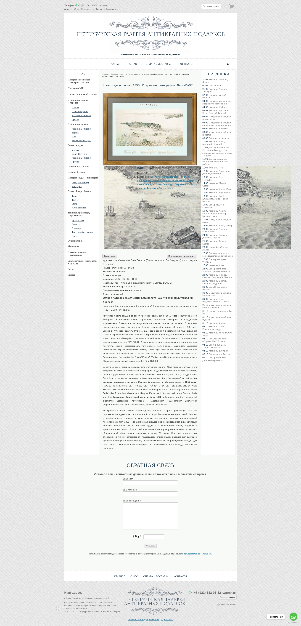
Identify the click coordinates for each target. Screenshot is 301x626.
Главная (115, 64)
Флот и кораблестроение (159, 188)
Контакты (186, 64)
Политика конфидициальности (143, 619)
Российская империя (81, 115)
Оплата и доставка (158, 64)
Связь (74, 236)
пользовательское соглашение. (198, 554)
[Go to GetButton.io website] (293, 623)
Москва (75, 108)
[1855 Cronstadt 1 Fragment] (118, 207)
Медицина (73, 246)
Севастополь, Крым (78, 166)
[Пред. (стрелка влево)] (57, 610)
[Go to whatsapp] (293, 617)
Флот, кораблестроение (82, 232)
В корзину (109, 256)
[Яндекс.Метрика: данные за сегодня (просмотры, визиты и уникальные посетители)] (225, 604)
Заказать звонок (211, 6)
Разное (71, 275)
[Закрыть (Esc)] (57, 607)
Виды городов (75, 145)
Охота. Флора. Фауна (79, 191)
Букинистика (75, 241)
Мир (74, 137)
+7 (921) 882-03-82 (93, 5)
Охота (74, 204)
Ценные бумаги (76, 172)
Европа (75, 133)
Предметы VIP (76, 88)
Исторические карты (81, 140)
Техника (75, 224)
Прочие (75, 119)
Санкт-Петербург (80, 111)
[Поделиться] (60, 607)
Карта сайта (167, 619)
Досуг (71, 269)
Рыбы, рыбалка (79, 208)
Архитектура (78, 220)
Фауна (74, 196)
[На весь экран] (63, 607)
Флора (74, 200)
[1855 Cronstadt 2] (150, 94)
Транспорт (77, 228)
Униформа (77, 186)
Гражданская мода (80, 182)
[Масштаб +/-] (66, 607)
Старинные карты (78, 124)
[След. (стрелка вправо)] (60, 610)
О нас (133, 64)
